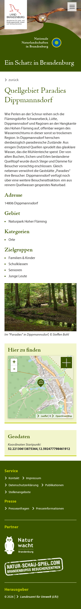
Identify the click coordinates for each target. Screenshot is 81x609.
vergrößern (66, 362)
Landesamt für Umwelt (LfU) (39, 597)
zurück (14, 80)
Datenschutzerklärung (23, 485)
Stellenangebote (20, 492)
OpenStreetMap (64, 416)
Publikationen (54, 485)
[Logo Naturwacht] (19, 545)
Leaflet (44, 416)
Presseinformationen (50, 508)
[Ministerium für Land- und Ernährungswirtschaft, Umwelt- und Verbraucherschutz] (15, 14)
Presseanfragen (19, 508)
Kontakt (14, 478)
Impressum (33, 478)
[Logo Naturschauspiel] (33, 567)
